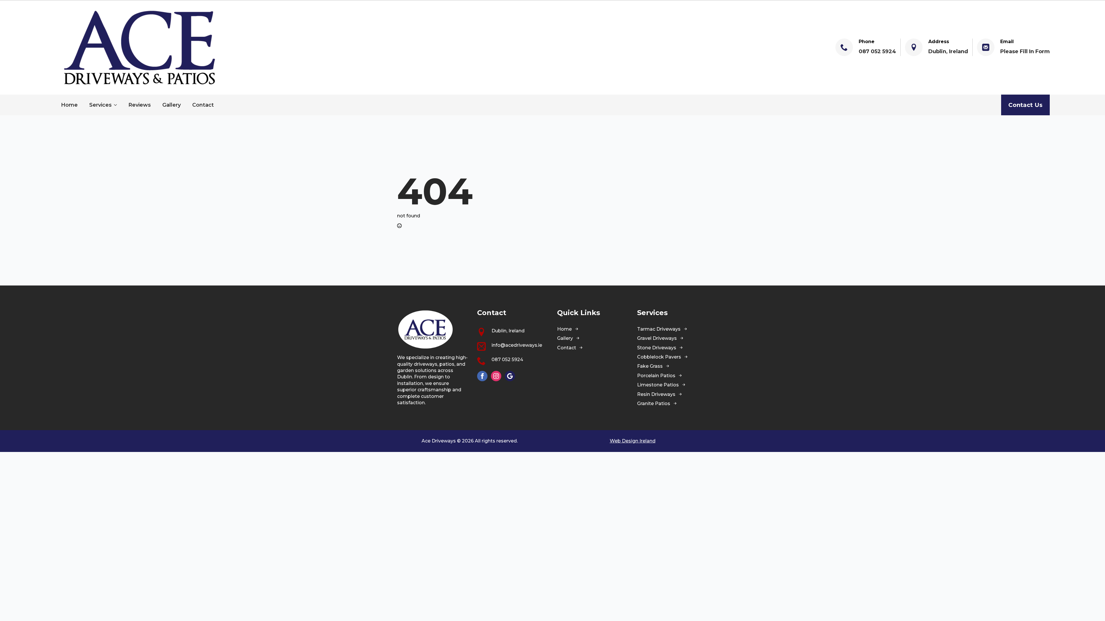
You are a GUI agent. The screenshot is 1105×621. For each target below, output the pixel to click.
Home (69, 105)
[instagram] (496, 376)
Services (100, 105)
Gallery (171, 105)
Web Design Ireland (633, 441)
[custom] (510, 376)
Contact (203, 105)
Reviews (139, 105)
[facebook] (482, 376)
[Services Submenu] (117, 105)
